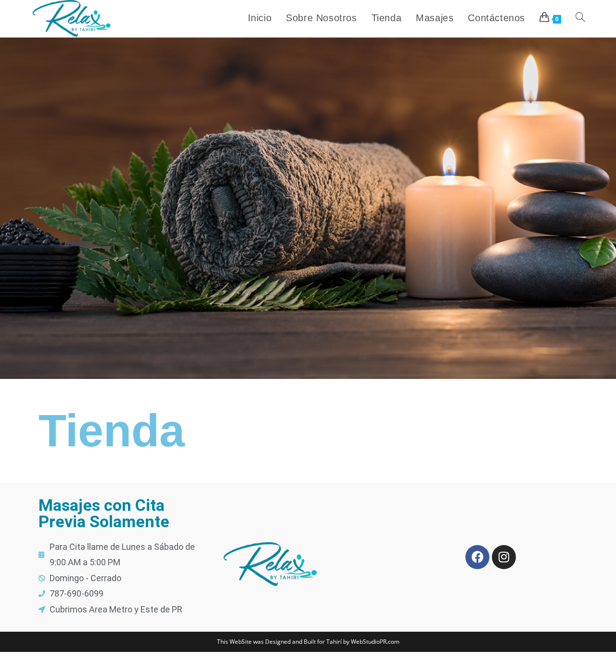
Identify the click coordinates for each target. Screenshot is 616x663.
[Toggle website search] (580, 18)
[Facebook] (477, 557)
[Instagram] (504, 557)
